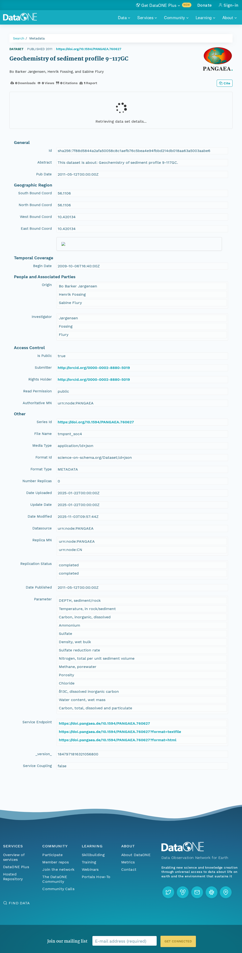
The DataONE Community (54, 879)
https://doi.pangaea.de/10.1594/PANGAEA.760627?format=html (117, 740)
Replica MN (42, 540)
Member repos (55, 862)
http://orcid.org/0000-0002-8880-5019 (94, 367)
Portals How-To (96, 877)
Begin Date (42, 266)
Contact (128, 869)
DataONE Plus (16, 867)
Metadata (37, 38)
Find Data (19, 903)
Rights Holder (40, 379)
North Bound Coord (35, 205)
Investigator (42, 317)
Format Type (41, 469)
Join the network (58, 869)
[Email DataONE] (197, 892)
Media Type (42, 445)
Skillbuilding (93, 855)
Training (89, 862)
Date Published (39, 587)
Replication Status (36, 564)
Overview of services (14, 857)
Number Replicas (37, 481)
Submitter (43, 367)
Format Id (43, 457)
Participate (52, 855)
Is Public (44, 356)
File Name (43, 434)
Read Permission (37, 391)
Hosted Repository (13, 876)
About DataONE (136, 855)
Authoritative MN (37, 403)
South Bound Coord (35, 193)
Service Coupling (37, 766)
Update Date (41, 504)
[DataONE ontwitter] (168, 892)
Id (50, 150)
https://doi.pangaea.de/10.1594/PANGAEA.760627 (104, 723)
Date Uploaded (39, 493)
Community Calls (58, 889)
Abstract (44, 162)
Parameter (43, 599)
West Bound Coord (36, 217)
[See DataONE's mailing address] (226, 892)
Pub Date (44, 174)
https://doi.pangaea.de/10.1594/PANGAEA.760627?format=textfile (120, 731)
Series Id (44, 422)
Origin (47, 285)
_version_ (43, 754)
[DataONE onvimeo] (183, 892)
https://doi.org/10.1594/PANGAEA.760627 (88, 49)
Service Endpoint (37, 722)
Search (18, 38)
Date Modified (40, 516)
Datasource (42, 528)
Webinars (90, 869)
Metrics (128, 862)
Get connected (178, 941)
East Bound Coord (36, 228)
